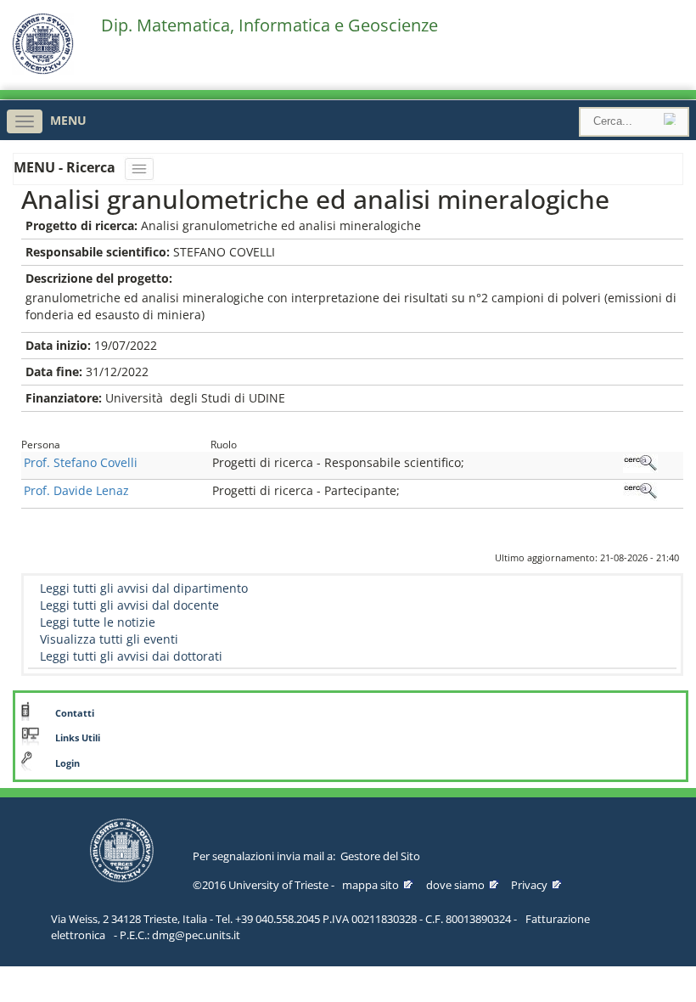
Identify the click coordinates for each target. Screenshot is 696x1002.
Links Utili (77, 738)
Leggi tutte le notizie (97, 622)
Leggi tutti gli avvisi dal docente (129, 605)
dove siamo (455, 884)
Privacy (529, 884)
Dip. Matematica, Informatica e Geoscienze (269, 25)
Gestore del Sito (380, 856)
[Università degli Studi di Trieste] (43, 70)
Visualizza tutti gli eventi (109, 639)
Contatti (74, 713)
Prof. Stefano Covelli (81, 462)
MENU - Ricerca (66, 167)
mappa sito (370, 884)
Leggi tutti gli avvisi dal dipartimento (144, 588)
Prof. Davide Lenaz (76, 490)
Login (67, 763)
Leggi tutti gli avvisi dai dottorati (131, 656)
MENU (68, 120)
